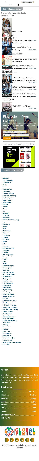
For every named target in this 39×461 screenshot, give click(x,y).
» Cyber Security (7, 312)
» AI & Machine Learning (10, 309)
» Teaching (5, 250)
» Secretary (5, 246)
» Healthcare (6, 322)
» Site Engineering (8, 248)
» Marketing (6, 224)
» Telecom (5, 252)
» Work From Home (8, 274)
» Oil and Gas (6, 231)
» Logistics (5, 329)
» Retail (4, 242)
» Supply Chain (6, 331)
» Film (4, 261)
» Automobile (6, 182)
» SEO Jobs (5, 298)
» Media (4, 226)
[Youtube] (17, 440)
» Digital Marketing (8, 296)
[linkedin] (22, 440)
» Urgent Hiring (7, 290)
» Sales (4, 244)
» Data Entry (6, 292)
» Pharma (5, 237)
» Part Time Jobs (7, 281)
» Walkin (4, 263)
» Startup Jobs (6, 336)
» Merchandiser (7, 202)
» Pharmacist (6, 327)
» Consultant (6, 191)
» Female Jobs (6, 287)
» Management (7, 257)
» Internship (6, 344)
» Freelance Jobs (7, 340)
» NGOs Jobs (5, 270)
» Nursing (5, 325)
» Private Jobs (6, 285)
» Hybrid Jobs (6, 279)
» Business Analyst (8, 318)
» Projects (18, 398)
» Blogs (18, 408)
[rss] (32, 440)
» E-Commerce (6, 333)
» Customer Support (8, 294)
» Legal (4, 222)
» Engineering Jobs (8, 272)
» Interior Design (7, 180)
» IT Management (7, 255)
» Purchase (5, 239)
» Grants (18, 392)
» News (18, 411)
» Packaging (6, 235)
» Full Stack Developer (9, 305)
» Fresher (5, 204)
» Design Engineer (8, 198)
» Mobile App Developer (9, 307)
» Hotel (4, 209)
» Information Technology (10, 220)
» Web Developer (7, 303)
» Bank (4, 185)
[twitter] (12, 440)
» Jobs (18, 401)
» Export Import (7, 200)
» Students (18, 395)
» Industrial (5, 215)
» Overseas (5, 233)
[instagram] (27, 440)
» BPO (4, 187)
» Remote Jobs (6, 277)
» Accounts (5, 178)
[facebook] (7, 440)
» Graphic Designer (8, 266)
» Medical (5, 207)
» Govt (4, 228)
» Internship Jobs (7, 283)
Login (14, 5)
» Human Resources (8, 316)
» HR (3, 211)
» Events (18, 404)
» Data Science (7, 314)
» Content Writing (8, 193)
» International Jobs (8, 338)
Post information (14, 2)
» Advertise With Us (8, 414)
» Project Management (9, 320)
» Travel (4, 259)
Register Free (25, 5)
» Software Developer (9, 301)
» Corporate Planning (9, 196)
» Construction (7, 189)
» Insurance (6, 217)
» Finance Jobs (6, 268)
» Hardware (5, 213)
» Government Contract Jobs (11, 342)
